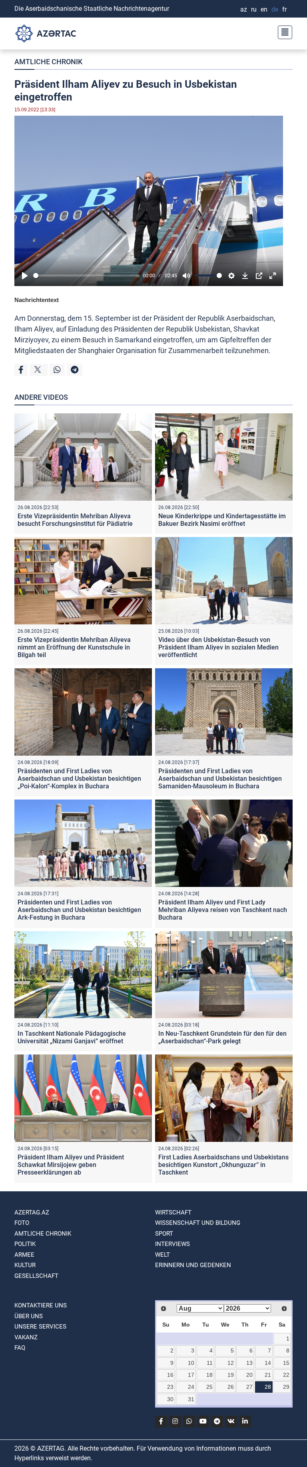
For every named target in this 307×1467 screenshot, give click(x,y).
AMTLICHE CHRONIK (48, 61)
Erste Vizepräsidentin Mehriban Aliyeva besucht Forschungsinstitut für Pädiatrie (75, 519)
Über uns (28, 1316)
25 (209, 1387)
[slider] (86, 275)
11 (210, 1363)
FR (284, 9)
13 (249, 1363)
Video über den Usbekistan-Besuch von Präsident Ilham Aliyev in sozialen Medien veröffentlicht (218, 647)
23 (170, 1387)
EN (264, 9)
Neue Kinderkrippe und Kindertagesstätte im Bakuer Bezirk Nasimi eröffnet (222, 519)
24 (191, 1387)
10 (191, 1363)
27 (249, 1387)
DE (274, 9)
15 (286, 1363)
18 (209, 1375)
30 (170, 1399)
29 (286, 1387)
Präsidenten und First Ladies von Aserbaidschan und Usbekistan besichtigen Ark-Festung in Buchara (79, 909)
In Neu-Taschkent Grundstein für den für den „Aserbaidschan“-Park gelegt (222, 1037)
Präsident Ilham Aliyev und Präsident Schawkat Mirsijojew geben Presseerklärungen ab (71, 1164)
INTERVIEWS (172, 1244)
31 (191, 1399)
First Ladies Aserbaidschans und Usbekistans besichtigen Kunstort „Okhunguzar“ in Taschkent (223, 1164)
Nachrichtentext (36, 299)
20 (249, 1375)
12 (230, 1363)
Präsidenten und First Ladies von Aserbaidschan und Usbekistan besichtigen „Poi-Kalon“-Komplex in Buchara (79, 778)
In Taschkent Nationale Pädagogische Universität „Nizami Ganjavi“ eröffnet (72, 1037)
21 (268, 1375)
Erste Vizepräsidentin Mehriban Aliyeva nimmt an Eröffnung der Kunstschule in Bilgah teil (74, 647)
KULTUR (25, 1265)
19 (230, 1375)
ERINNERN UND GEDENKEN (193, 1265)
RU (254, 9)
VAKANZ (26, 1337)
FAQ (19, 1347)
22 (286, 1375)
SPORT (164, 1233)
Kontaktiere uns (40, 1305)
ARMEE (24, 1254)
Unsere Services (40, 1326)
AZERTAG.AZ (31, 1212)
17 (191, 1375)
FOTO (21, 1222)
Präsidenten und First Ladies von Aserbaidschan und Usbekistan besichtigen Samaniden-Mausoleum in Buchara (220, 778)
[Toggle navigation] (283, 31)
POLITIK (25, 1244)
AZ (243, 9)
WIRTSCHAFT (173, 1212)
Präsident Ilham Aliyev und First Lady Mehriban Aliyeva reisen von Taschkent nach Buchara (222, 909)
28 (268, 1387)
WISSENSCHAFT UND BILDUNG (197, 1222)
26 (230, 1387)
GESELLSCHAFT (36, 1275)
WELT (162, 1254)
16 (170, 1375)
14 (268, 1363)
